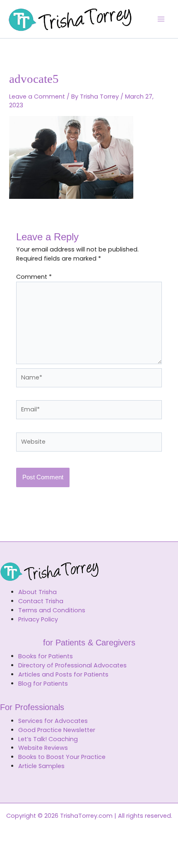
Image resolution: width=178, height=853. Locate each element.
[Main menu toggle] (161, 19)
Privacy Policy (38, 619)
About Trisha (37, 592)
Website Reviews (43, 748)
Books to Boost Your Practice (62, 757)
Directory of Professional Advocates (72, 665)
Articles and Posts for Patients (63, 674)
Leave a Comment (37, 96)
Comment (34, 277)
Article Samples (41, 766)
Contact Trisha (40, 601)
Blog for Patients (43, 683)
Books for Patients (45, 656)
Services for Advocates (53, 721)
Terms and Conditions (51, 610)
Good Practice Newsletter (56, 730)
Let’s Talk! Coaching (48, 739)
